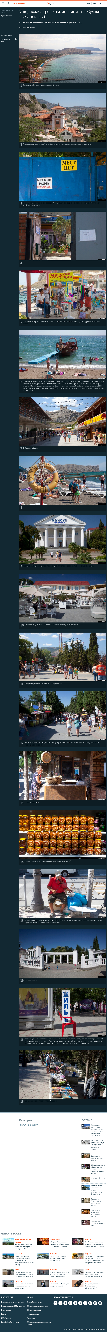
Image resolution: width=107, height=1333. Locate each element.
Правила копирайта (34, 1310)
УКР (88, 3)
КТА (94, 3)
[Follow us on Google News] (75, 1303)
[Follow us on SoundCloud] (85, 1303)
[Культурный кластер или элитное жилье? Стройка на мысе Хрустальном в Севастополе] (86, 1126)
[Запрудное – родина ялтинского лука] (86, 1222)
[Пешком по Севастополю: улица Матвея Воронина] (86, 1200)
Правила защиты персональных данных (39, 1323)
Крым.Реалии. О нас (34, 1302)
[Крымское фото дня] (86, 1179)
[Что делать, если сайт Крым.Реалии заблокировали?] (77, 1283)
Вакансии (31, 1318)
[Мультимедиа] (100, 3)
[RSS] (90, 1303)
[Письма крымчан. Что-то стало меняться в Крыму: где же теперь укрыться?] (8, 1272)
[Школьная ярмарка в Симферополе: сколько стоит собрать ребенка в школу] (86, 1166)
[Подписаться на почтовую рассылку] (100, 1303)
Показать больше (26, 28)
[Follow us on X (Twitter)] (60, 1303)
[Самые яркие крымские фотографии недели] (86, 1211)
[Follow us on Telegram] (80, 1303)
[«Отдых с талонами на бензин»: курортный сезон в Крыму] (43, 1256)
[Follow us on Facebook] (55, 1303)
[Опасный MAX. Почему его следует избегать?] (43, 1283)
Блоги (17, 1270)
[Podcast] (95, 1303)
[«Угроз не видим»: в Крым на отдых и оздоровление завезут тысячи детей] (43, 1272)
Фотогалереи (19, 4)
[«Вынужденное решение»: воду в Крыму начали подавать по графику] (86, 1142)
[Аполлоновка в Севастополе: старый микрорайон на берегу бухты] (86, 1187)
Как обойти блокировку (10, 1322)
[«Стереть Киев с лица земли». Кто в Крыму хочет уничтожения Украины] (43, 1241)
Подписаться (6, 1310)
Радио (3, 1314)
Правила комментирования (37, 1306)
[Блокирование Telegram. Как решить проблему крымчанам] (8, 1283)
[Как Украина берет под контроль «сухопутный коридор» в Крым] (8, 1241)
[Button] (6, 36)
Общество (88, 1239)
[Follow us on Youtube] (65, 1303)
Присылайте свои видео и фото (12, 1302)
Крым (87, 1270)
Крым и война (55, 1239)
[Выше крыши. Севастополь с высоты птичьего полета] (86, 1155)
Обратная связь (33, 1314)
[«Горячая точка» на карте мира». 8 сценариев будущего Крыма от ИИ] (77, 1272)
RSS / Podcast (6, 1318)
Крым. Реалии (6, 16)
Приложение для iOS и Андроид (13, 1306)
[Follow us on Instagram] (70, 1303)
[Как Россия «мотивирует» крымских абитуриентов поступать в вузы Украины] (77, 1241)
